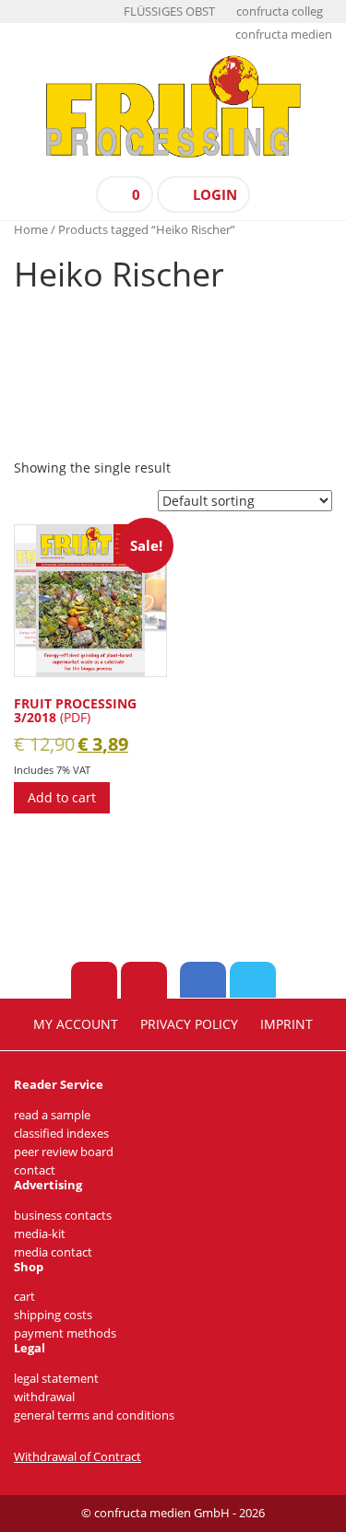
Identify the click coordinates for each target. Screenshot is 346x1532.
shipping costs (53, 1315)
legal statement (56, 1378)
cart (24, 1296)
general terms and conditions (94, 1415)
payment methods (65, 1333)
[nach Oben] (94, 980)
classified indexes (61, 1133)
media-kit (40, 1234)
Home (31, 229)
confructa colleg (279, 11)
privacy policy (189, 1024)
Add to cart (62, 797)
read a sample (52, 1115)
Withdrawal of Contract (77, 1457)
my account (75, 1024)
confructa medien (283, 34)
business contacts (63, 1215)
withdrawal (44, 1397)
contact (34, 1170)
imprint (286, 1024)
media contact (53, 1252)
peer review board (63, 1152)
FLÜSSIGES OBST (169, 11)
